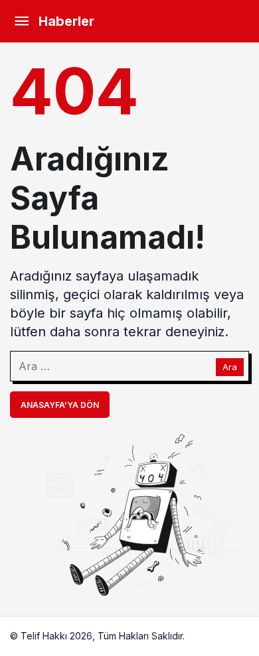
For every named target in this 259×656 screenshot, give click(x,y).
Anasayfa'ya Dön (60, 405)
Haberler (66, 21)
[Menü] (21, 21)
